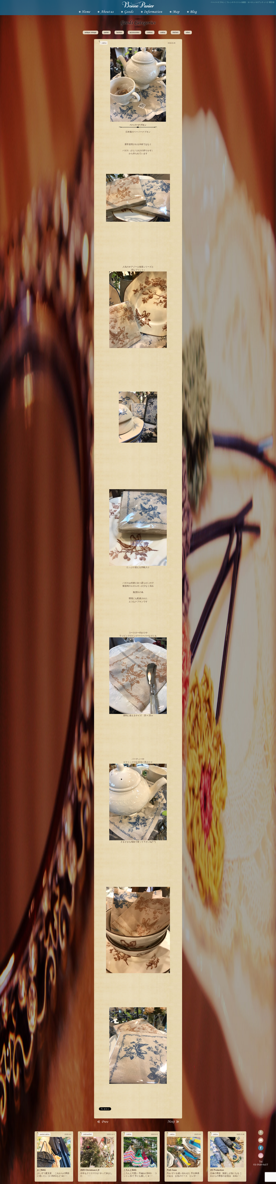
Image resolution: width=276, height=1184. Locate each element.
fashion (119, 32)
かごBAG (41, 1170)
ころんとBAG (130, 1170)
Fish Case (172, 1170)
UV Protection (217, 1170)
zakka (162, 32)
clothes (150, 32)
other (188, 32)
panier (106, 32)
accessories (134, 32)
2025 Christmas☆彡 (90, 1170)
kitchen (175, 32)
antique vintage (90, 32)
